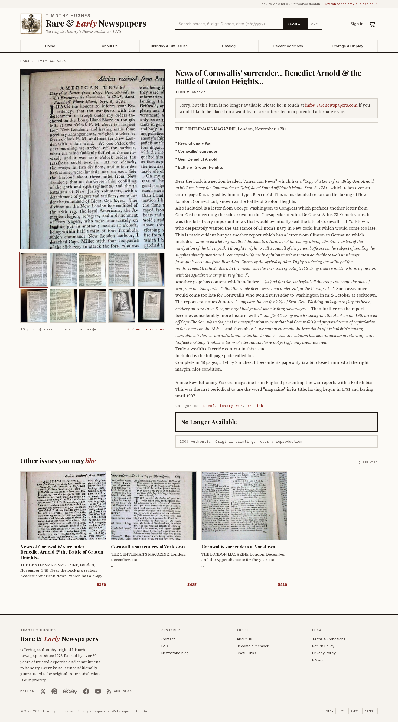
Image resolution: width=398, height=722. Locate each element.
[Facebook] (86, 691)
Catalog (229, 46)
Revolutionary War (223, 405)
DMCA (317, 659)
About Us (110, 46)
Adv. (315, 23)
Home (50, 46)
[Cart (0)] (372, 23)
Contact (168, 639)
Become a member (253, 646)
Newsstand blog (175, 653)
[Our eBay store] (70, 691)
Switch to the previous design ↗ (351, 4)
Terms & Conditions (328, 639)
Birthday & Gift (169, 46)
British (255, 405)
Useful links (246, 653)
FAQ (164, 646)
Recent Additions (288, 46)
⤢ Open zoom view (146, 329)
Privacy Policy (324, 653)
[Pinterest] (54, 691)
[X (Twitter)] (43, 691)
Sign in (357, 23)
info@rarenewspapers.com (331, 105)
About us (244, 639)
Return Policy (323, 646)
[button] (92, 159)
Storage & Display (347, 46)
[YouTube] (98, 691)
